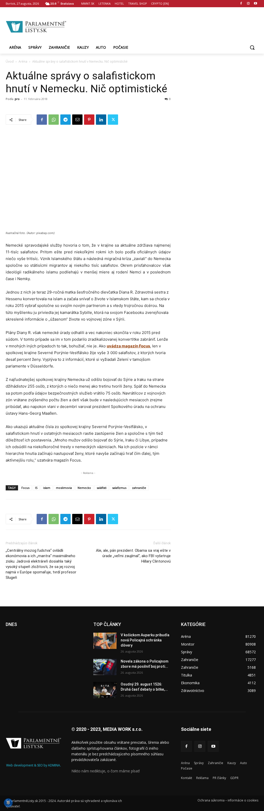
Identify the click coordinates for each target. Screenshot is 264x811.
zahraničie (139, 488)
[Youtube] (255, 4)
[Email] (77, 119)
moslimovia (64, 488)
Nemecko (84, 488)
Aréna (23, 61)
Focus (25, 488)
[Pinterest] (89, 119)
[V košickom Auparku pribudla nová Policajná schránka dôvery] (105, 641)
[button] (252, 47)
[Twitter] (113, 119)
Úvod (10, 61)
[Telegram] (65, 119)
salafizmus (119, 488)
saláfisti (101, 488)
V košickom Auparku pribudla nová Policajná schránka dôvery (145, 640)
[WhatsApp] (53, 119)
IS (36, 488)
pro (17, 99)
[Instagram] (248, 4)
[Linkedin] (101, 119)
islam (46, 488)
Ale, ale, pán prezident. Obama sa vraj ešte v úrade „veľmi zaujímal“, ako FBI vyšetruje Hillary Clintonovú (133, 556)
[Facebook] (241, 4)
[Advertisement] (162, 26)
